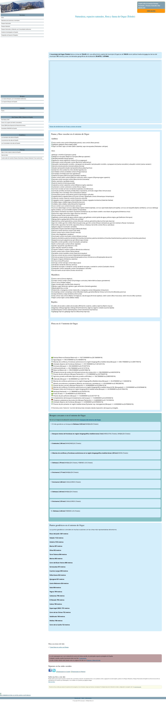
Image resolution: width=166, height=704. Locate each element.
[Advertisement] (100, 33)
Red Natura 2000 (5, 119)
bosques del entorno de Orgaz (90, 420)
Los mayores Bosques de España (9, 101)
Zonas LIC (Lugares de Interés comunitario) (11, 122)
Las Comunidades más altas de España (10, 143)
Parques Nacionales (6, 23)
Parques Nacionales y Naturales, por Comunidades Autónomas (16, 29)
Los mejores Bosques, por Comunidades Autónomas (13, 98)
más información (137, 686)
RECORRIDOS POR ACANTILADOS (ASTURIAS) (15, 695)
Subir (83, 698)
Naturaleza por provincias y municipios (10, 20)
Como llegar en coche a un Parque (59, 647)
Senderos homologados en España (9, 32)
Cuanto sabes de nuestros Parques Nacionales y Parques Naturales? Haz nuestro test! (149, 5)
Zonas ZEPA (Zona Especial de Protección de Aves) (13, 125)
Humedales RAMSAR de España (9, 128)
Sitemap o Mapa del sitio (93, 660)
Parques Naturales (5, 26)
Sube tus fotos (51, 681)
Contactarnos (82, 658)
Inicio (2, 17)
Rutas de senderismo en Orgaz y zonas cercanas (65, 126)
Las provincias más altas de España (9, 140)
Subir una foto (151, 11)
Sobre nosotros (88, 698)
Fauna (2, 110)
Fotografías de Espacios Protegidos (9, 35)
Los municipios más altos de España (10, 137)
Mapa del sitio (77, 698)
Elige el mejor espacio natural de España (11, 152)
